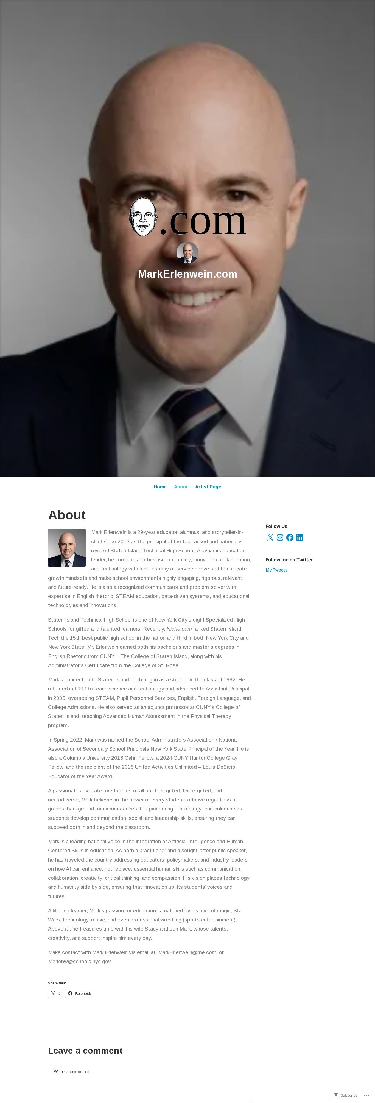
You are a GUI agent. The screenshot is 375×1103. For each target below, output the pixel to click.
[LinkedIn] (299, 537)
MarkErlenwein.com (187, 274)
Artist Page (208, 486)
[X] (270, 537)
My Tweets (276, 570)
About (181, 486)
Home (160, 486)
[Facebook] (290, 537)
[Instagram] (280, 537)
